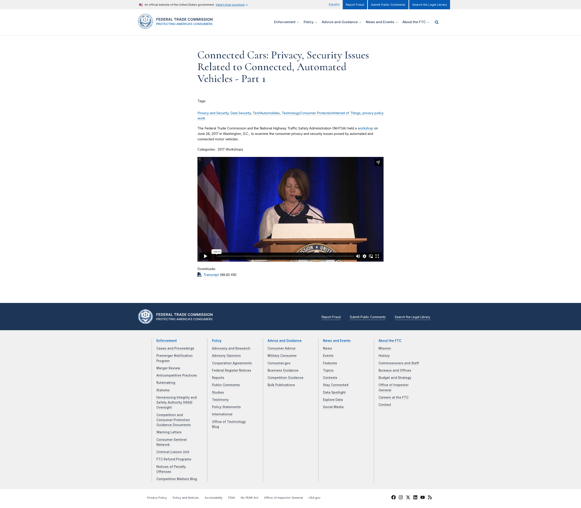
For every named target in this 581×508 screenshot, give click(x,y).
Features (330, 363)
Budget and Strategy (395, 377)
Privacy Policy (157, 497)
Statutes (163, 390)
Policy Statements (226, 407)
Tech (256, 113)
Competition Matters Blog (176, 479)
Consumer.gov (279, 363)
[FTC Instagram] (401, 498)
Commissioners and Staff (399, 363)
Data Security (240, 113)
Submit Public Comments (388, 4)
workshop (365, 128)
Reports (218, 377)
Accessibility (213, 497)
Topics (328, 370)
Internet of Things (347, 113)
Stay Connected (335, 385)
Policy (217, 340)
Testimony (220, 399)
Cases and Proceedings (175, 348)
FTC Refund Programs (173, 459)
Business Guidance (283, 370)
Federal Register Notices (231, 370)
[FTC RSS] (430, 498)
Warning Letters (169, 432)
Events (328, 355)
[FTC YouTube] (422, 498)
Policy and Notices (186, 497)
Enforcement (166, 340)
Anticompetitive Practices (176, 375)
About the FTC (390, 340)
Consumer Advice (281, 348)
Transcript (211, 275)
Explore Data (333, 399)
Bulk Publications (281, 385)
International (222, 414)
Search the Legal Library (429, 4)
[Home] (177, 26)
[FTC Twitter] (408, 497)
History (384, 355)
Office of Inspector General (283, 497)
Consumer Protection (316, 113)
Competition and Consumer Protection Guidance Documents (173, 420)
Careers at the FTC (394, 397)
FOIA (231, 497)
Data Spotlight (334, 392)
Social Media (333, 407)
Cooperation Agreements (232, 363)
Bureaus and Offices (395, 370)
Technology (291, 113)
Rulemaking (165, 382)
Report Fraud (355, 4)
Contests (330, 377)
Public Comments (226, 385)
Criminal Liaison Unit (172, 452)
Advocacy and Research (231, 348)
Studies (218, 392)
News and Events (337, 340)
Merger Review (168, 368)
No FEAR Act (249, 497)
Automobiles (270, 113)
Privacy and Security (213, 113)
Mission (385, 348)
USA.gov (314, 497)
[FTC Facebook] (393, 498)
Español (334, 4)
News (327, 348)
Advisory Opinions (226, 355)
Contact (385, 404)
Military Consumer (282, 355)
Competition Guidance (285, 377)
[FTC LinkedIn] (415, 498)
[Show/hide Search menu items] (436, 22)
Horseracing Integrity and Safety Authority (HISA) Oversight (176, 402)
